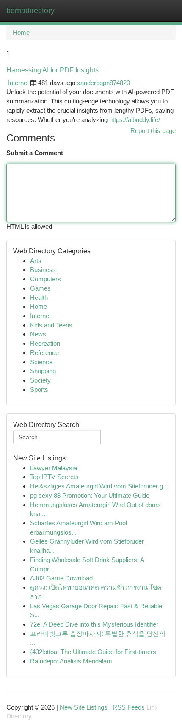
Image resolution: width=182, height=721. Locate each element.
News (38, 334)
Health (39, 297)
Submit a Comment (34, 152)
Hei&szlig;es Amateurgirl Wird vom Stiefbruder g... (99, 486)
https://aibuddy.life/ (134, 119)
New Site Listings (84, 707)
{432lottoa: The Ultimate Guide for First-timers (93, 651)
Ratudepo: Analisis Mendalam (71, 661)
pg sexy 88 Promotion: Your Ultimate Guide (89, 495)
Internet (18, 82)
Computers (45, 279)
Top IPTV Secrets (54, 476)
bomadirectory (30, 10)
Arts (35, 260)
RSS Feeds (129, 707)
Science (41, 362)
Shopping (43, 370)
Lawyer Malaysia (53, 467)
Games (40, 288)
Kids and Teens (51, 325)
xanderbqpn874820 (103, 82)
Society (40, 380)
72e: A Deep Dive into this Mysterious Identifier (94, 624)
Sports (39, 389)
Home (21, 32)
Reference (44, 352)
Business (43, 269)
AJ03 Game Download (61, 578)
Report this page (153, 130)
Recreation (45, 343)
